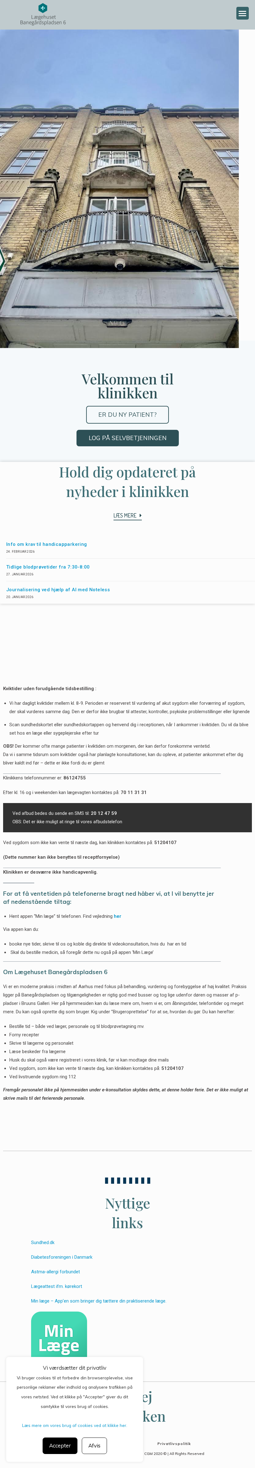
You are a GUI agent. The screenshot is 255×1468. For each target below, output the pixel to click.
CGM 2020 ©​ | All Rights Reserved (174, 1453)
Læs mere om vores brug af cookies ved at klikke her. (74, 1425)
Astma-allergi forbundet (55, 1272)
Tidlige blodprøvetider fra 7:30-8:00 (48, 567)
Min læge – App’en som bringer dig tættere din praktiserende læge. (98, 1301)
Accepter (60, 1445)
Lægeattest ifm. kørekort (57, 1286)
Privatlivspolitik (174, 1443)
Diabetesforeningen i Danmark (61, 1257)
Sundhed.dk (42, 1242)
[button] (242, 13)
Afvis (94, 1445)
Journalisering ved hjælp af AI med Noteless (58, 589)
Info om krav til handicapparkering (46, 544)
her (117, 916)
